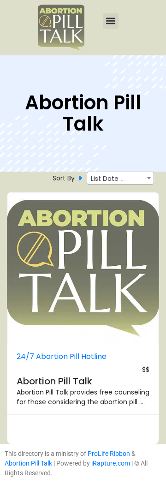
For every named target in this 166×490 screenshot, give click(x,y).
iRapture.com (110, 463)
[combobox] (120, 178)
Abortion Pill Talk (54, 381)
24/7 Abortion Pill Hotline (62, 356)
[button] (111, 21)
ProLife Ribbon (109, 453)
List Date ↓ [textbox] (107, 178)
